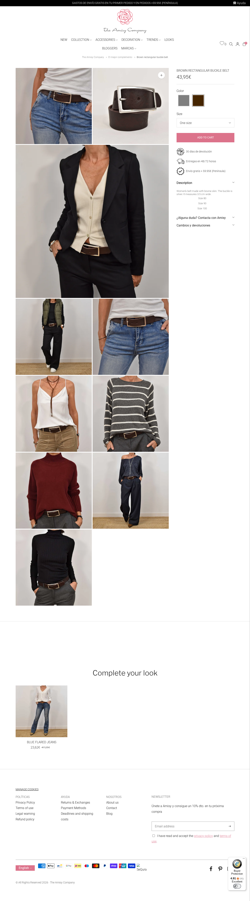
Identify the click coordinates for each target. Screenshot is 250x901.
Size (179, 114)
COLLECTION (80, 40)
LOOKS (169, 40)
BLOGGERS (109, 48)
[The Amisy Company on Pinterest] (220, 870)
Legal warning (25, 813)
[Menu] (243, 859)
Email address (163, 821)
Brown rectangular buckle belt (152, 57)
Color (180, 91)
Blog (109, 813)
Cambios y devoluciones (193, 225)
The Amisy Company (93, 57)
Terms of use (24, 808)
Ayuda (241, 3)
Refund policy (25, 819)
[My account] (237, 44)
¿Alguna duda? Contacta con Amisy (201, 218)
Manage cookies (27, 789)
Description (184, 183)
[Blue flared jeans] (41, 711)
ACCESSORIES (105, 40)
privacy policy (203, 836)
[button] (184, 100)
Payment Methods (73, 808)
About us (112, 802)
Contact (111, 808)
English (24, 868)
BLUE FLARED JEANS (41, 742)
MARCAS (127, 48)
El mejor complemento (120, 57)
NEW (64, 40)
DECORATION (130, 40)
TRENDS (152, 40)
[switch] (237, 886)
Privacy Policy (25, 802)
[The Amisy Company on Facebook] (211, 870)
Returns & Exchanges (75, 802)
